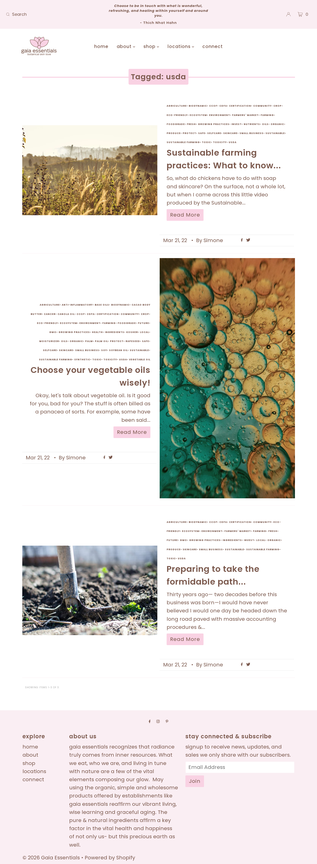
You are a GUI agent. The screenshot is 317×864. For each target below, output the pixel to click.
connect (212, 46)
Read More (185, 214)
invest (236, 124)
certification (240, 106)
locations (180, 46)
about (125, 46)
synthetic (82, 359)
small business (251, 133)
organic (277, 124)
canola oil (66, 314)
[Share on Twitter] (248, 240)
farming (267, 115)
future (143, 323)
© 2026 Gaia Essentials (52, 857)
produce (174, 133)
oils (265, 124)
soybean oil (118, 350)
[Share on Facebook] (242, 240)
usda (232, 142)
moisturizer (49, 341)
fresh (191, 124)
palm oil (101, 341)
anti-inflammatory (77, 305)
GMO (52, 332)
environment (219, 115)
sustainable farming (183, 142)
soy (104, 350)
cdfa (223, 106)
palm (89, 341)
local (144, 332)
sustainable (275, 133)
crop (277, 106)
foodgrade (176, 124)
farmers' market (245, 115)
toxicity (219, 142)
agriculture (177, 106)
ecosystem (198, 115)
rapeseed (133, 341)
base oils (102, 305)
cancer (49, 314)
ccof (213, 106)
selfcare (214, 133)
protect (189, 133)
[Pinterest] (167, 721)
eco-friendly (177, 115)
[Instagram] (158, 721)
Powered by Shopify (110, 857)
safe (201, 133)
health (97, 332)
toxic (206, 142)
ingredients (114, 332)
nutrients (252, 124)
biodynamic (198, 106)
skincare (230, 133)
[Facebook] (150, 721)
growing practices (213, 124)
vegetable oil (139, 359)
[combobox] (54, 14)
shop (150, 46)
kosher (132, 332)
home (101, 46)
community (262, 106)
